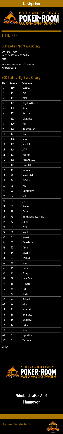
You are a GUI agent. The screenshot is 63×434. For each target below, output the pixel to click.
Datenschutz (19, 424)
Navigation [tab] (31, 4)
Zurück (5, 346)
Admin (28, 424)
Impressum (7, 424)
